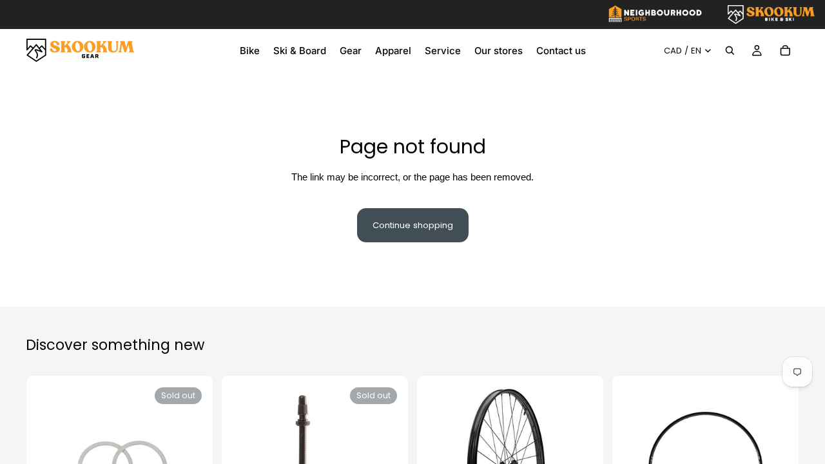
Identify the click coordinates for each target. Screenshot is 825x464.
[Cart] (785, 50)
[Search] (729, 50)
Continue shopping (413, 225)
